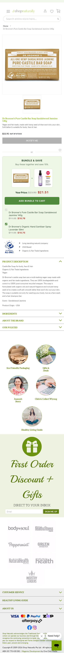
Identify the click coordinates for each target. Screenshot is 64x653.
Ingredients (9, 313)
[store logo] (23, 11)
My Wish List (51, 11)
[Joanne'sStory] (18, 385)
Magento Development (31, 651)
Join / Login (44, 11)
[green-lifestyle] (44, 544)
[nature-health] (44, 560)
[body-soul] (19, 528)
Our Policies (9, 327)
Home (5, 26)
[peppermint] (19, 544)
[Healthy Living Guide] (32, 416)
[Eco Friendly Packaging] (18, 354)
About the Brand (12, 320)
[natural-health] (19, 560)
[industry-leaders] (32, 577)
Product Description (15, 261)
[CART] (58, 11)
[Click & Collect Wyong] (46, 385)
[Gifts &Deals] (46, 354)
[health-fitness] (44, 528)
